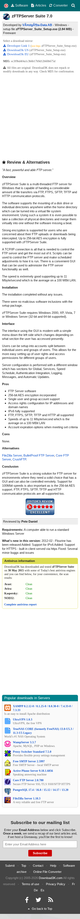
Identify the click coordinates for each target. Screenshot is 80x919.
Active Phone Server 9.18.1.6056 (33, 770)
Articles (40, 5)
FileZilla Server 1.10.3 (26, 798)
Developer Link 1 (19, 45)
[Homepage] (6, 5)
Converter (60, 5)
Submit (10, 865)
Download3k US (18, 50)
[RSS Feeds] (50, 901)
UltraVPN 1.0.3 (22, 719)
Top (23, 865)
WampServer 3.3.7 (24, 742)
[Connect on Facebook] (27, 901)
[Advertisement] (40, 116)
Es (42, 890)
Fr (73, 884)
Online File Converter (47, 871)
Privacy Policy (55, 884)
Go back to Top (42, 908)
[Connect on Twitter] (38, 901)
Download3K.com (51, 878)
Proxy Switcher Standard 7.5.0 (32, 751)
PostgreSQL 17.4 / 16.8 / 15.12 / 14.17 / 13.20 (40, 789)
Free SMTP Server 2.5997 (29, 761)
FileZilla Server (12, 455)
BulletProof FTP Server (38, 455)
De (36, 890)
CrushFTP (19, 459)
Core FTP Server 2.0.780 (28, 780)
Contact (38, 865)
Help (53, 865)
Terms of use (30, 884)
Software (21, 5)
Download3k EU (18, 54)
